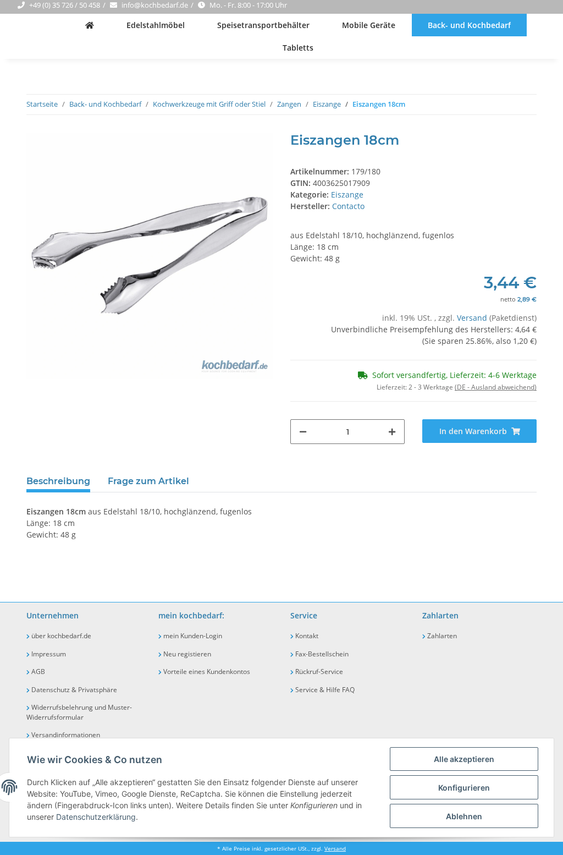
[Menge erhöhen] (392, 431)
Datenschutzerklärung (96, 816)
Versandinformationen (65, 734)
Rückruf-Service (318, 671)
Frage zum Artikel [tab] (148, 481)
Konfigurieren (464, 787)
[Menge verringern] (303, 431)
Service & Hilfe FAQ (324, 689)
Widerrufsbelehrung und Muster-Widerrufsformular (79, 712)
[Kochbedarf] (89, 25)
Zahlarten (441, 635)
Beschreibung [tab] (58, 481)
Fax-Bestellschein (321, 654)
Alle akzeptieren (464, 759)
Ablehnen (464, 816)
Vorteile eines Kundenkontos (206, 671)
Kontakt (306, 635)
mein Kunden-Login (192, 635)
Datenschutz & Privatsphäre (73, 689)
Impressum (48, 654)
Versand (473, 318)
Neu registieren (186, 654)
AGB (37, 671)
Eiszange (347, 194)
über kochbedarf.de (60, 635)
